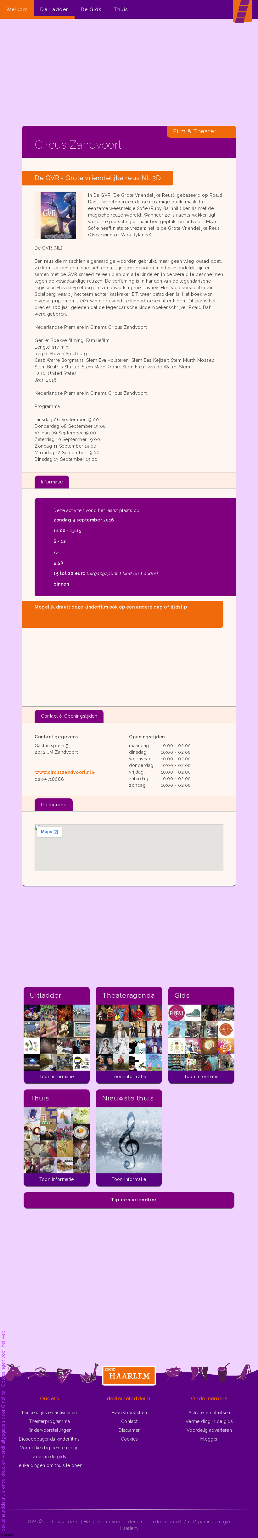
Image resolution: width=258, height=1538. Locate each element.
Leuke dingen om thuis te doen (49, 1465)
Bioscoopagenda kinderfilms (49, 1439)
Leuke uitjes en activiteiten (49, 1412)
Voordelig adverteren (209, 1430)
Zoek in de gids (49, 1456)
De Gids (91, 9)
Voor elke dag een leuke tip (49, 1447)
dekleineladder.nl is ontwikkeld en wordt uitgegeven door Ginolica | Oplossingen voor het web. (3, 1430)
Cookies (129, 1439)
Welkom (17, 9)
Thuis (121, 9)
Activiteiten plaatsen (209, 1412)
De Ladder (54, 9)
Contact (129, 1421)
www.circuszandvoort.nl (63, 772)
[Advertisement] (129, 72)
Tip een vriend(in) (133, 1199)
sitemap (7, 1534)
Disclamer (129, 1430)
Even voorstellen (129, 1412)
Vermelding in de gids (209, 1421)
